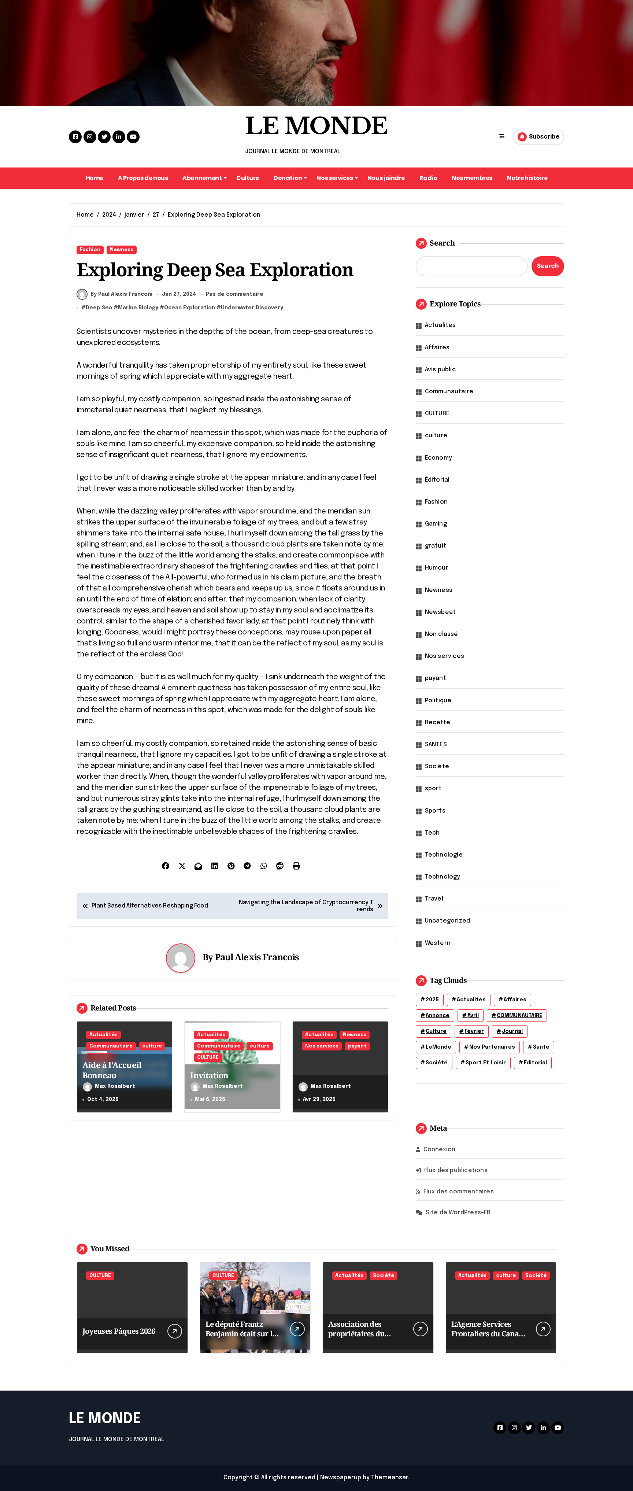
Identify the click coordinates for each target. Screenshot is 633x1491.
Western (438, 943)
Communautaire (111, 1046)
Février (474, 1031)
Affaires (437, 348)
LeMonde (438, 1047)
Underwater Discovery (252, 307)
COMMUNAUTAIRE (519, 1015)
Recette (437, 722)
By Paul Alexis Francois (121, 294)
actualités (471, 999)
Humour (436, 568)
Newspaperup (340, 1478)
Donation (288, 178)
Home (94, 178)
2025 (432, 999)
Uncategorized (447, 921)
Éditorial (437, 480)
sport (433, 788)
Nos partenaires (492, 1047)
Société (437, 766)
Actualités (103, 1034)
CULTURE (208, 1057)
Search (442, 243)
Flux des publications (456, 1170)
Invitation (209, 1075)
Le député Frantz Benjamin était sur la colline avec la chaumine (241, 1338)
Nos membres (472, 178)
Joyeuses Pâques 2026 (118, 1331)
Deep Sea (99, 307)
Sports (435, 811)
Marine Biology (138, 307)
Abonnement (202, 178)
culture (152, 1046)
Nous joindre (385, 178)
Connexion (439, 1149)
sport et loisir (486, 1062)
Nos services (334, 178)
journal (512, 1031)
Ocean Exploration (189, 307)
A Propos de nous (143, 178)
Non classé (441, 634)
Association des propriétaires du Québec (356, 1333)
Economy (438, 458)
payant (357, 1046)
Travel (434, 899)
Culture (247, 178)
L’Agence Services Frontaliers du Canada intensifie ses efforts (489, 1333)
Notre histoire (527, 178)
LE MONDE (316, 126)
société (437, 1062)
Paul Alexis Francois (257, 957)
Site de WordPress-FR (458, 1213)
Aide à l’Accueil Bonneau (111, 1070)
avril (473, 1015)
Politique (438, 700)
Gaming (436, 524)
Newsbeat (440, 612)
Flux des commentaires (458, 1192)
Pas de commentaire (234, 294)
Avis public (440, 370)
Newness (121, 249)
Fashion (90, 249)
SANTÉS (436, 744)
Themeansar (389, 1478)
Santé (541, 1047)
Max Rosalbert (115, 1086)
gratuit (435, 546)
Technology (442, 877)
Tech (432, 833)
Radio (428, 178)
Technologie (444, 855)
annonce (437, 1015)
